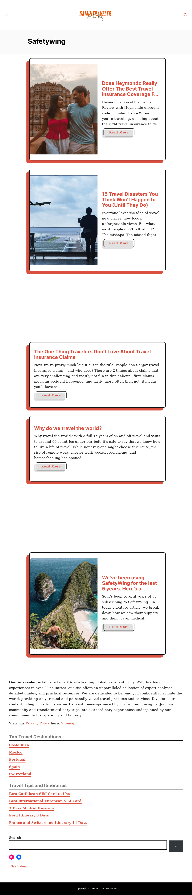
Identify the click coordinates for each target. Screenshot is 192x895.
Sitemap (68, 723)
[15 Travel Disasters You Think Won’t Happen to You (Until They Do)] (64, 220)
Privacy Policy (38, 723)
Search (15, 838)
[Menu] (6, 15)
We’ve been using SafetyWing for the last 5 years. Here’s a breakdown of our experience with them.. (129, 589)
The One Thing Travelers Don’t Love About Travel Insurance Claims (92, 354)
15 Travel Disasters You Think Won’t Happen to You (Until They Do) (130, 199)
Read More (121, 133)
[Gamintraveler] (95, 15)
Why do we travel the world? (68, 428)
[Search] (176, 846)
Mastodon (18, 866)
